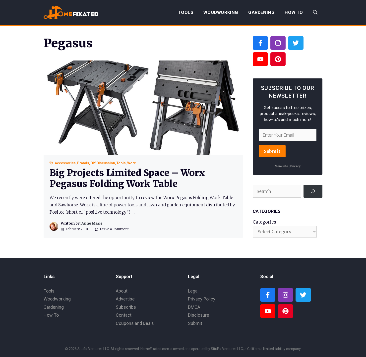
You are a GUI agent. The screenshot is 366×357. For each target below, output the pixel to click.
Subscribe (126, 307)
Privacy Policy (201, 298)
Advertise (125, 298)
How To (294, 12)
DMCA (194, 307)
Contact (123, 315)
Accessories (65, 163)
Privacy (295, 166)
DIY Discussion (103, 163)
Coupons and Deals (135, 323)
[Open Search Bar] (315, 12)
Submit (272, 151)
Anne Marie (92, 223)
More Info (281, 166)
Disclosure (198, 315)
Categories (264, 222)
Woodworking (220, 12)
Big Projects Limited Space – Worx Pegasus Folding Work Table (127, 178)
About (121, 291)
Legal (193, 291)
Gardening (261, 12)
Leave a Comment (114, 229)
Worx (131, 163)
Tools (185, 12)
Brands (83, 163)
